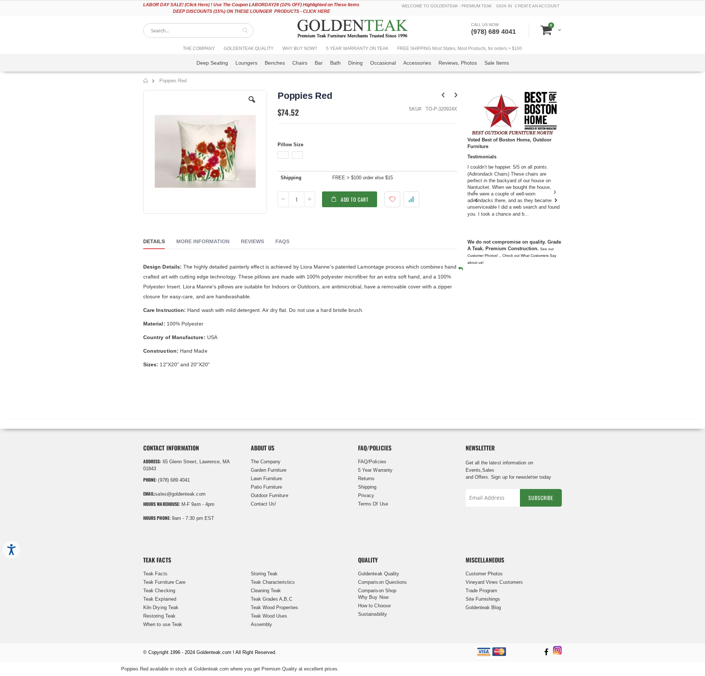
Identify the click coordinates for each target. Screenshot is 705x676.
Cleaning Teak (266, 590)
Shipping (367, 487)
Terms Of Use (373, 504)
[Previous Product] (443, 95)
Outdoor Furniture (269, 495)
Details (154, 241)
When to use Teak (162, 624)
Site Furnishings (483, 599)
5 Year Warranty (375, 470)
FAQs (282, 241)
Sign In (504, 6)
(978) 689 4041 (493, 31)
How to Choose (374, 605)
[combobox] (198, 30)
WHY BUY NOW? (299, 48)
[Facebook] (546, 652)
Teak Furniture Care (164, 582)
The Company (266, 461)
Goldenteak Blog (483, 607)
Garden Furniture (269, 470)
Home (146, 82)
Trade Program (482, 590)
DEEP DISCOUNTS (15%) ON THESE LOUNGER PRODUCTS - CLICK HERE (251, 11)
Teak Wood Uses (269, 616)
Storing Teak (264, 573)
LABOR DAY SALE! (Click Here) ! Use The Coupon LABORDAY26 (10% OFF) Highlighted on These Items (251, 4)
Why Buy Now (373, 597)
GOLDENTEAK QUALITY (249, 48)
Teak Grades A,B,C (271, 599)
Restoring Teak (159, 616)
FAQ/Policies (372, 461)
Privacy (366, 495)
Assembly (261, 624)
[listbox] (367, 156)
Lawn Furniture (266, 478)
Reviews (252, 241)
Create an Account (537, 6)
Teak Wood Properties (274, 607)
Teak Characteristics (273, 582)
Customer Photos (484, 573)
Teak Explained (159, 599)
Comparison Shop (377, 590)
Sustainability (372, 614)
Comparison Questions (382, 582)
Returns (366, 478)
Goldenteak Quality (378, 573)
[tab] (159, 242)
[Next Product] (456, 95)
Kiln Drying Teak (160, 607)
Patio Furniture (266, 487)
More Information (202, 241)
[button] (252, 105)
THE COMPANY (199, 48)
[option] (283, 155)
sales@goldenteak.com (180, 494)
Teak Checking (159, 590)
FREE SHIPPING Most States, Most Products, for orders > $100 (459, 48)
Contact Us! (263, 504)
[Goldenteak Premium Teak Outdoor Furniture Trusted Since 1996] (352, 30)
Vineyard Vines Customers (494, 582)
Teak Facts (155, 573)
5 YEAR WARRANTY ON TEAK (357, 48)
